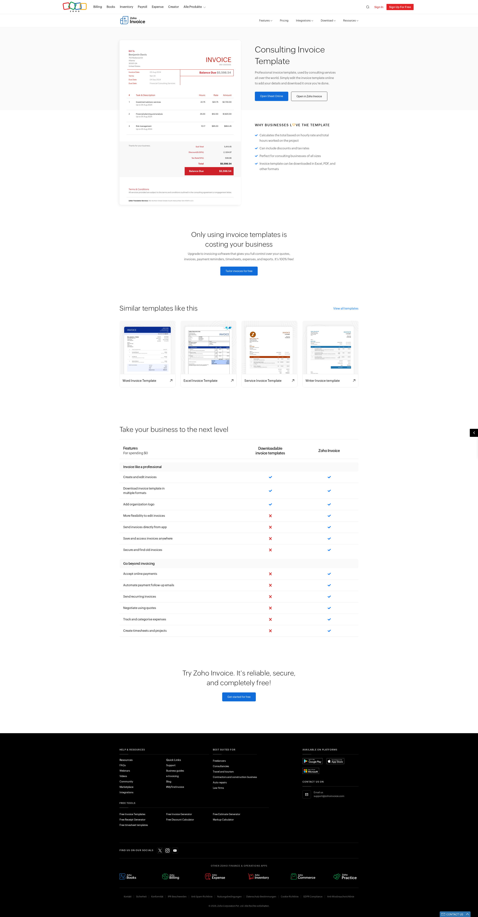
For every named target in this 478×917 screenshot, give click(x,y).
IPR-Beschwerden (177, 896)
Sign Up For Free (400, 7)
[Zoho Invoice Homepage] (133, 20)
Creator (173, 7)
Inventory (126, 7)
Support (171, 765)
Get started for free (239, 696)
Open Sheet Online (271, 96)
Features (264, 20)
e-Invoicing (172, 776)
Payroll (142, 7)
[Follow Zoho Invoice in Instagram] (167, 851)
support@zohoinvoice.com (329, 796)
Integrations (303, 20)
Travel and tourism (223, 771)
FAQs (123, 765)
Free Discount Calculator (180, 819)
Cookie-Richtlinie (290, 896)
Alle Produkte (193, 7)
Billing (97, 7)
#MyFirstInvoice (175, 787)
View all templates (345, 308)
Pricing (284, 20)
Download (327, 20)
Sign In (378, 7)
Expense (158, 7)
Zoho (75, 7)
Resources (349, 20)
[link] (173, 7)
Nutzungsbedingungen (229, 896)
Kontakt (127, 896)
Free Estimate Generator (226, 814)
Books (111, 7)
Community (126, 781)
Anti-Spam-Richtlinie (201, 896)
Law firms (218, 788)
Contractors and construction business (235, 777)
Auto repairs (220, 782)
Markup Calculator (223, 819)
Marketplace (126, 787)
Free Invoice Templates (132, 814)
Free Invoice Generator (179, 814)
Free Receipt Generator (132, 819)
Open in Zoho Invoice (309, 96)
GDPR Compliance (312, 896)
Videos (123, 776)
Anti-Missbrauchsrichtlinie (340, 896)
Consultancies (221, 766)
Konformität (157, 896)
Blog (168, 781)
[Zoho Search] (367, 7)
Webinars (125, 770)
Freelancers (219, 760)
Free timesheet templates (134, 825)
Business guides (175, 770)
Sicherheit (141, 896)
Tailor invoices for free (239, 271)
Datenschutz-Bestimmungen (261, 896)
